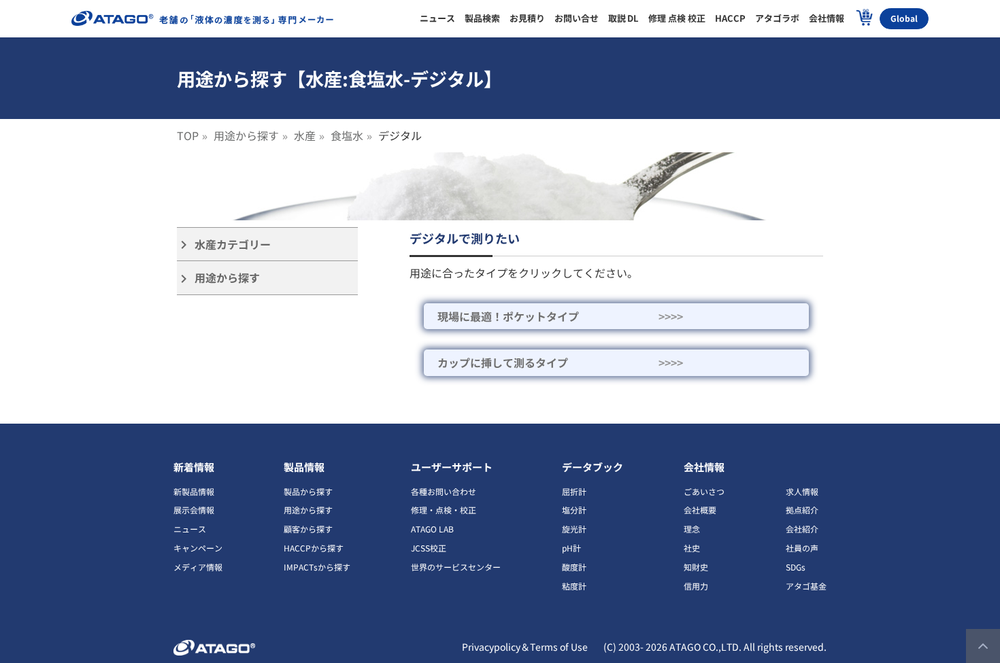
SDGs (795, 567)
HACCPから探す (314, 548)
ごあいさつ (704, 491)
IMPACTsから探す (317, 567)
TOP (188, 135)
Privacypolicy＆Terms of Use (525, 646)
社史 (692, 548)
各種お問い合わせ (443, 491)
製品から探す (308, 491)
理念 (692, 528)
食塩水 (347, 135)
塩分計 (574, 509)
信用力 (696, 586)
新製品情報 (193, 491)
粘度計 (574, 586)
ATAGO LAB (432, 528)
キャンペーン (197, 548)
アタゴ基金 (806, 586)
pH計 (571, 548)
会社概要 (700, 509)
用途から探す (246, 135)
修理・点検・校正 (443, 509)
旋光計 (574, 528)
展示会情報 (193, 509)
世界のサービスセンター (456, 567)
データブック (592, 467)
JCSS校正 (428, 548)
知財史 (696, 567)
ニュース (189, 528)
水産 (305, 135)
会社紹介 (802, 528)
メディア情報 (197, 567)
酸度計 (574, 567)
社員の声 (802, 548)
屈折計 (574, 491)
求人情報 (802, 491)
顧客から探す (308, 528)
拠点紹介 (802, 509)
